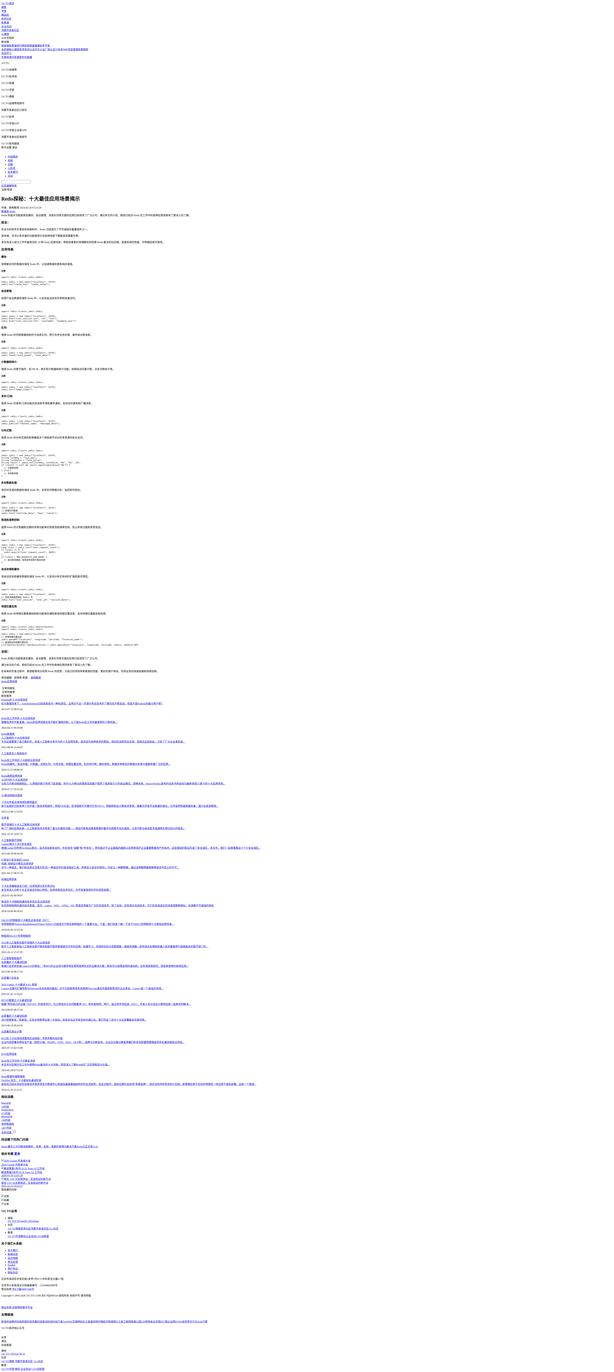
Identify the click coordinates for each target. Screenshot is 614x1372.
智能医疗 (17, 958)
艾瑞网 (76, 1321)
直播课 (36, 45)
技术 (24, 753)
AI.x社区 (54, 1228)
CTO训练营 (42, 1236)
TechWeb (67, 1321)
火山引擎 (202, 1321)
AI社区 (12, 168)
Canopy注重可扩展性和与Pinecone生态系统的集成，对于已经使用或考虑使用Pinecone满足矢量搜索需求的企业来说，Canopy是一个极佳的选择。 (82, 988)
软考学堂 (45, 45)
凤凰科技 (37, 1321)
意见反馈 (13, 1262)
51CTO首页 (7, 3)
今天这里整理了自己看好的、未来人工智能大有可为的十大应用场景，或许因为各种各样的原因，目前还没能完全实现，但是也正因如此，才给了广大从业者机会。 (93, 741)
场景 (14, 681)
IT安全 (5, 859)
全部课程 (6, 49)
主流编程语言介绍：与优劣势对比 (28, 886)
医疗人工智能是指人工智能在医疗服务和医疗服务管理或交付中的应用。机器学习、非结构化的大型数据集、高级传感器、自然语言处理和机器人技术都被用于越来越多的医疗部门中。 (105, 946)
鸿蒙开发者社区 (10, 30)
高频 (9, 776)
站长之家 (85, 1321)
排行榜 (20, 45)
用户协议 (13, 1268)
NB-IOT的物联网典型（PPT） (25, 920)
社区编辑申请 (9, 185)
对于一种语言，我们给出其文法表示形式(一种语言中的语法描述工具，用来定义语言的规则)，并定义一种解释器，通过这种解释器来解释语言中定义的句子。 (90, 867)
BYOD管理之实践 (16, 1000)
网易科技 (27, 1321)
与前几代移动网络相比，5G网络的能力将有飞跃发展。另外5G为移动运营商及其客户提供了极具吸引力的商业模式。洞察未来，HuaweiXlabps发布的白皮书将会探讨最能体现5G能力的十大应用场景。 (113, 783)
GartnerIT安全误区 (16, 844)
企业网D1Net (174, 1321)
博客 (3, 7)
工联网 (127, 1321)
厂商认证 (50, 49)
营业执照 (6, 1307)
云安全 (15, 978)
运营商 (18, 795)
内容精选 (13, 156)
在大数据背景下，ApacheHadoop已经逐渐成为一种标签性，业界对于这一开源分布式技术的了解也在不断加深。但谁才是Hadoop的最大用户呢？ (82, 703)
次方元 (193, 1321)
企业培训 (6, 26)
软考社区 (6, 18)
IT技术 (59, 49)
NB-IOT (13, 936)
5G (2, 795)
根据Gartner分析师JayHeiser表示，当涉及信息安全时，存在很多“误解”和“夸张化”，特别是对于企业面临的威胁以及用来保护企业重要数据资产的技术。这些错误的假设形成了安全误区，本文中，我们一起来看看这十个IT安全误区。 (131, 848)
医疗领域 (17, 840)
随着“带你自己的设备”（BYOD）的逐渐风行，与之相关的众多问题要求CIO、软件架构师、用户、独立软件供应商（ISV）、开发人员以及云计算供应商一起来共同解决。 (96, 1004)
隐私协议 (13, 1272)
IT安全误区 (15, 859)
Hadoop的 (14, 699)
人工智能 (6, 753)
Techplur (34, 1221)
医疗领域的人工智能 (20, 824)
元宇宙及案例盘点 (19, 802)
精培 (23, 1236)
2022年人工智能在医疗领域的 (25, 942)
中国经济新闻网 (107, 1321)
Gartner (25, 859)
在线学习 (6, 53)
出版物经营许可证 (22, 1307)
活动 (10, 176)
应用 (9, 681)
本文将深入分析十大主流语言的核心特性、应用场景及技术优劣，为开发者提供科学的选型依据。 (56, 890)
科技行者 (57, 1321)
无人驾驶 (17, 753)
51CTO (12, 1221)
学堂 (3, 11)
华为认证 (40, 49)
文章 (3, 57)
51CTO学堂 (14, 1236)
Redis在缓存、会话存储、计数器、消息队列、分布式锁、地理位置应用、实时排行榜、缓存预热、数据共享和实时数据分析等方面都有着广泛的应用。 (86, 764)
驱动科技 (47, 1321)
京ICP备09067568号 (23, 1289)
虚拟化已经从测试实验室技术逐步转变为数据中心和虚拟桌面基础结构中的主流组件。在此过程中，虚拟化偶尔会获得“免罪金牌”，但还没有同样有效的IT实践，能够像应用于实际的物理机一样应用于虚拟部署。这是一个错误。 (129, 1084)
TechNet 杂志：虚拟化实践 (21, 1080)
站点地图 (13, 1258)
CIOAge (20, 1221)
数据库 (11, 734)
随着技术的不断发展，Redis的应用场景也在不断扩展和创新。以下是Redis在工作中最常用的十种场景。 (59, 722)
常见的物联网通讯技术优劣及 (25, 901)
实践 (11, 1031)
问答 (14, 57)
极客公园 (136, 1321)
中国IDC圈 (161, 1321)
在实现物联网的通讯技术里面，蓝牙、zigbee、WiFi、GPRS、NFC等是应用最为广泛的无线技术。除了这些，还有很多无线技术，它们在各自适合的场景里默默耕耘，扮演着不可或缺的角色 (107, 905)
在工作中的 (18, 718)
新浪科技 (6, 1321)
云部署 (5, 978)
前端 (3, 879)
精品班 (5, 15)
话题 (10, 164)
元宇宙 (5, 818)
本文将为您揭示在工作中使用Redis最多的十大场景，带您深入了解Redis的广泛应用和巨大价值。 (55, 1064)
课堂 (19, 57)
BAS (3, 1054)
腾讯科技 (17, 1321)
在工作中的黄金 (18, 1060)
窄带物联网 (24, 936)
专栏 (24, 57)
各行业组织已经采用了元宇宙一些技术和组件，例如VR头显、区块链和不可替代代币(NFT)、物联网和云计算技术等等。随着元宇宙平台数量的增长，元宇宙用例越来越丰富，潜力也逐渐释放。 (110, 806)
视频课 (5, 45)
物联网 (5, 936)
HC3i (27, 1221)
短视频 (28, 45)
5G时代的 (14, 779)
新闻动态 (13, 1254)
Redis (4, 681)
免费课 (5, 22)
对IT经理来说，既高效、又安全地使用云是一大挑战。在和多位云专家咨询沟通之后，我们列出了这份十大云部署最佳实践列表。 (74, 1019)
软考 (21, 49)
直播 (29, 57)
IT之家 (119, 1321)
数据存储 (12, 1076)
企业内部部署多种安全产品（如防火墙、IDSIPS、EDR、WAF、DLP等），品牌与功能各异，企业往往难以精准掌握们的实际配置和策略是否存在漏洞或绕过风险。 (93, 1042)
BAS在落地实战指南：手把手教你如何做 (32, 1038)
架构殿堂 (36, 677)
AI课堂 (5, 34)
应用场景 (17, 776)
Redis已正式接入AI (87, 1146)
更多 (17, 1153)
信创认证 (29, 49)
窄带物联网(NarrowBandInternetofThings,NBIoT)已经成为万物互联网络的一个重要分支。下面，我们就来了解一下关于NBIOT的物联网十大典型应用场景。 (87, 924)
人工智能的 (15, 737)
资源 (9, 57)
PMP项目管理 (70, 49)
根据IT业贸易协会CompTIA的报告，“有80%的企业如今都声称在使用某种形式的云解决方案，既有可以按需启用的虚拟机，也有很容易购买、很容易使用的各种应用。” (95, 966)
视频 (10, 160)
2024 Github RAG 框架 (19, 984)
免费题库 (83, 49)
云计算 (18, 1031)
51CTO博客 (14, 1228)
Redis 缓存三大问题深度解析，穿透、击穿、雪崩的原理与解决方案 (39, 1146)
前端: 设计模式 (17, 863)
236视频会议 (148, 1321)
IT (10, 978)
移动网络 (9, 795)
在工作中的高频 (20, 760)
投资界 (186, 1321)
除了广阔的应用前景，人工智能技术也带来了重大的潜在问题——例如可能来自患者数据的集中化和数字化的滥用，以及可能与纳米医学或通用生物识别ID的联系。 (93, 828)
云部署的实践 (14, 962)
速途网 (94, 1321)
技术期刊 (13, 172)
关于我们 (13, 1250)
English (11, 1265)
